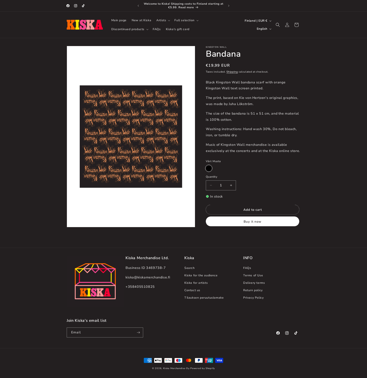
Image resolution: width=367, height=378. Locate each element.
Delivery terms (254, 283)
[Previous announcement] (138, 6)
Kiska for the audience (200, 275)
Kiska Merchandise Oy (176, 368)
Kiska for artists (196, 283)
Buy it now (252, 221)
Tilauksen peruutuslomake (204, 298)
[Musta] (209, 168)
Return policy (253, 290)
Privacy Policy (253, 298)
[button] (163, 20)
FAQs (247, 268)
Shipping (232, 71)
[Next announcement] (228, 6)
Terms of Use (253, 275)
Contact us (192, 290)
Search (189, 268)
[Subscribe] (138, 332)
